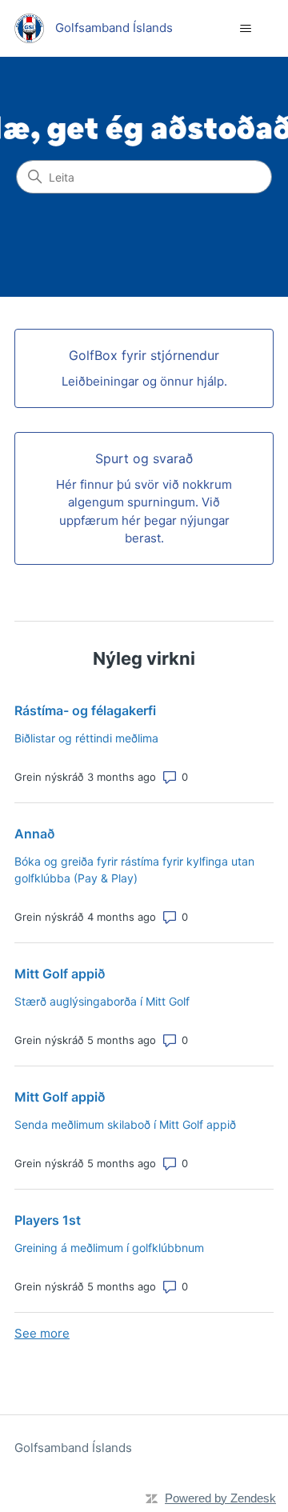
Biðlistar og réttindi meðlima (86, 738)
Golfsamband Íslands (73, 1447)
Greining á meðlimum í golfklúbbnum (109, 1247)
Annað (34, 834)
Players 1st (47, 1220)
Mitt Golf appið (59, 974)
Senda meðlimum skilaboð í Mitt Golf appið (125, 1124)
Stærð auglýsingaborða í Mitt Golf (102, 1001)
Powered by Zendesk (220, 1498)
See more (42, 1333)
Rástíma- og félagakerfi (85, 710)
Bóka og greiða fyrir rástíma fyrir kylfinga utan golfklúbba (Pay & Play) (134, 869)
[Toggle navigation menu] (245, 29)
